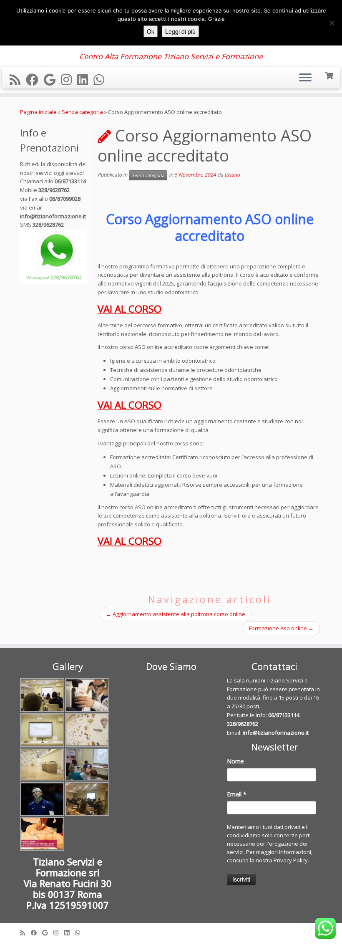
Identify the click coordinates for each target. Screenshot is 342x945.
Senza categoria (82, 112)
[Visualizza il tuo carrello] (329, 75)
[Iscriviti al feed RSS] (18, 79)
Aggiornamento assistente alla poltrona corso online (175, 614)
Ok (150, 31)
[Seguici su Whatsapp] (101, 79)
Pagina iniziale (38, 112)
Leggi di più (180, 31)
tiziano (232, 174)
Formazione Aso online (281, 628)
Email (236, 794)
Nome (235, 761)
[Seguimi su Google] (52, 79)
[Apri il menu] (305, 78)
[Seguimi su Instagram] (69, 79)
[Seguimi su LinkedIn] (85, 79)
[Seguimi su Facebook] (35, 79)
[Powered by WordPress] (171, 931)
